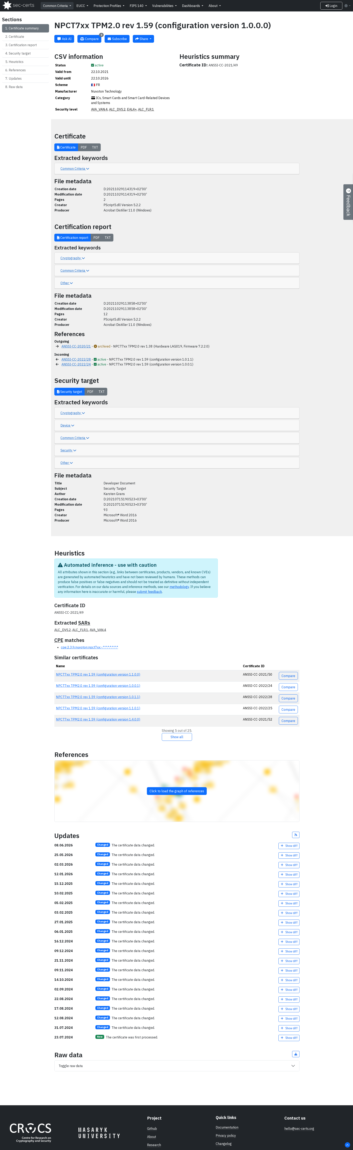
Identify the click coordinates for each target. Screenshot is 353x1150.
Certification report (23, 45)
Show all (177, 737)
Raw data (16, 87)
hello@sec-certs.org (299, 1129)
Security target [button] (70, 392)
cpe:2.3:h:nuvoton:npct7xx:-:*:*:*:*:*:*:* (89, 647)
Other (65, 283)
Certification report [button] (73, 238)
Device (65, 425)
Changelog (224, 1144)
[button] (295, 835)
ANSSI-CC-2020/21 (76, 346)
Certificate (16, 37)
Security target (20, 53)
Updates (15, 78)
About (213, 6)
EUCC (81, 6)
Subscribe (119, 39)
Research (154, 1145)
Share (144, 39)
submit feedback (149, 592)
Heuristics (16, 62)
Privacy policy (226, 1135)
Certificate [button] (67, 147)
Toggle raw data (71, 1066)
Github (152, 1129)
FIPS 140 (137, 6)
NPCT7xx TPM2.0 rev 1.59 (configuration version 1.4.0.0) (98, 719)
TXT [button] (95, 147)
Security (66, 450)
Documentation (227, 1127)
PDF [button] (84, 147)
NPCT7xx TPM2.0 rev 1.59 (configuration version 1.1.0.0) (98, 674)
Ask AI (66, 39)
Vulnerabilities (163, 6)
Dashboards (191, 6)
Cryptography (71, 258)
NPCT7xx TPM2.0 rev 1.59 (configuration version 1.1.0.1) (98, 708)
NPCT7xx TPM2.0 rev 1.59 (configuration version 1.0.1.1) (98, 697)
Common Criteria (56, 6)
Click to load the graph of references (177, 791)
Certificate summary (24, 28)
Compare (93, 38)
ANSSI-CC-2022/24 (76, 364)
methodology (179, 587)
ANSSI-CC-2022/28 (76, 359)
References (17, 70)
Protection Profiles (108, 6)
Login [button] (333, 6)
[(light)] (347, 5)
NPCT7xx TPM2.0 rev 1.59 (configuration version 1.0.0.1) (98, 686)
